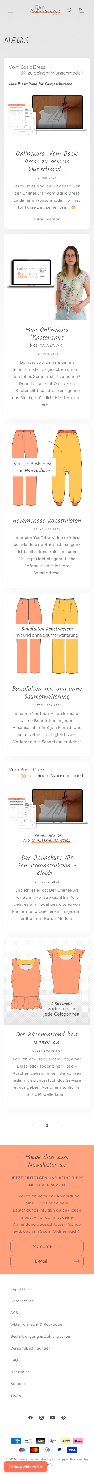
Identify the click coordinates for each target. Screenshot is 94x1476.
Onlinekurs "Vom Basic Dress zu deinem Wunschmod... (47, 162)
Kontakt (17, 1383)
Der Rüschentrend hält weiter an (47, 1039)
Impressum (20, 1289)
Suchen (17, 1395)
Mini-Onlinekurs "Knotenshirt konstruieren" (47, 338)
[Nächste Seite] (61, 1125)
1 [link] (33, 1125)
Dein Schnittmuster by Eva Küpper (44, 1459)
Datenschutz (22, 1300)
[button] (10, 10)
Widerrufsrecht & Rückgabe (36, 1324)
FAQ (14, 1360)
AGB (14, 1312)
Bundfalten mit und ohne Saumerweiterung (47, 693)
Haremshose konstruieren (47, 521)
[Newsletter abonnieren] (76, 1261)
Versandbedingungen (30, 1348)
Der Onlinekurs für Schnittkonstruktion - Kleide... (46, 866)
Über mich (20, 1371)
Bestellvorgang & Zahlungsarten (41, 1336)
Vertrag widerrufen (25, 1466)
